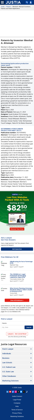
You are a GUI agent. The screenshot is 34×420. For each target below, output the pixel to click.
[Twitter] (24, 392)
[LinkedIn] (7, 392)
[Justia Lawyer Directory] (27, 392)
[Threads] (18, 392)
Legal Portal (17, 399)
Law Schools (7, 362)
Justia (2, 6)
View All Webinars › (17, 300)
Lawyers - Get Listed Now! (17, 334)
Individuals (6, 353)
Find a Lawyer (6, 319)
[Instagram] (16, 392)
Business (5, 358)
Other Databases (9, 376)
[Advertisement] (17, 23)
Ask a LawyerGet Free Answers (8, 239)
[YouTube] (10, 392)
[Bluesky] (21, 392)
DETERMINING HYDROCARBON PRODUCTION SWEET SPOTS (12, 130)
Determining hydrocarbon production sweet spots (15, 64)
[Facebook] (13, 392)
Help (17, 406)
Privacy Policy (17, 413)
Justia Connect (17, 396)
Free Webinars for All (9, 257)
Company (17, 403)
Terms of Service (17, 410)
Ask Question (17, 249)
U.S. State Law (8, 371)
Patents (8, 6)
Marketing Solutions (10, 381)
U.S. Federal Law (8, 367)
